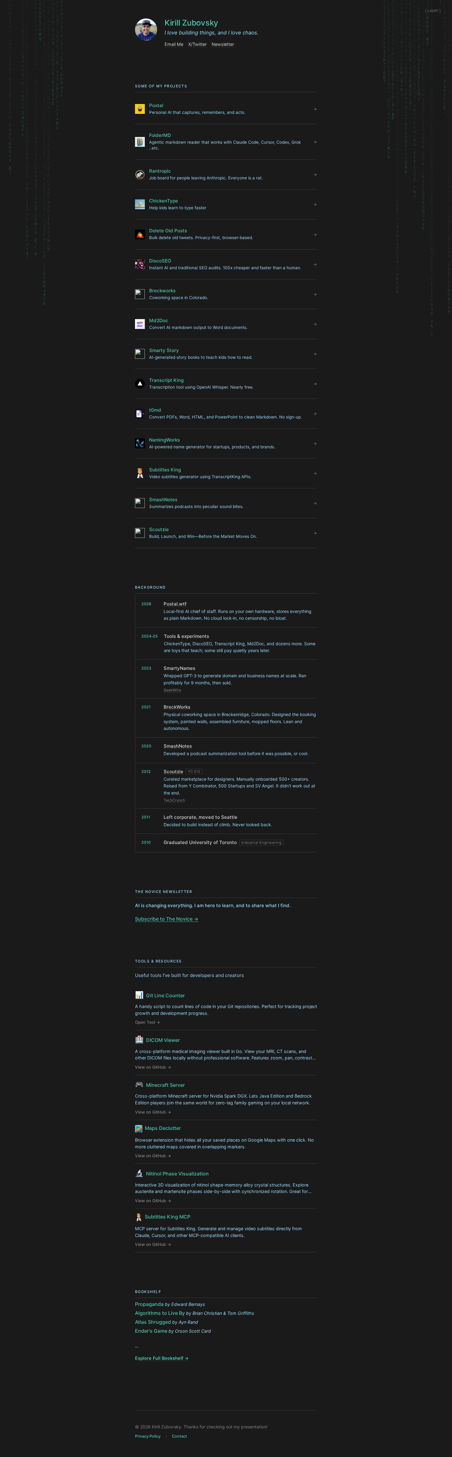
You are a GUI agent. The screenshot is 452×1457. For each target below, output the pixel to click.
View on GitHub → (153, 1067)
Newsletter (223, 44)
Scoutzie (173, 772)
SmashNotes (178, 746)
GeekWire (172, 690)
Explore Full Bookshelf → (162, 1358)
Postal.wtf (175, 604)
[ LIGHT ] (433, 11)
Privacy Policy (148, 1436)
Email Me (174, 44)
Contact (179, 1436)
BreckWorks (177, 707)
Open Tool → (147, 1022)
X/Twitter (197, 44)
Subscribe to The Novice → (166, 919)
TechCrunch (174, 800)
